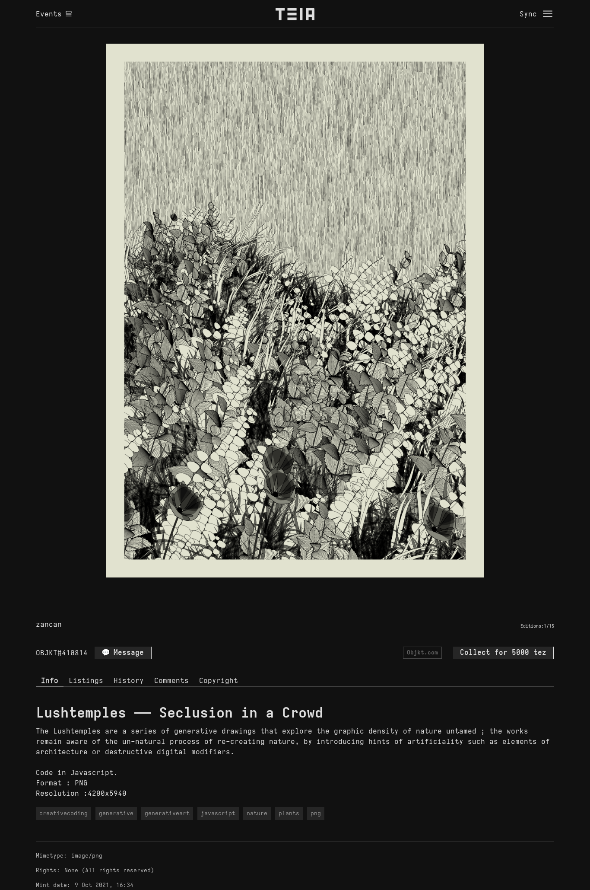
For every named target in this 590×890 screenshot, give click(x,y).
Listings (86, 680)
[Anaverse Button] (304, 587)
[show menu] (547, 13)
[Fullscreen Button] (285, 587)
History (129, 680)
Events (49, 14)
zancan (49, 624)
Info (49, 680)
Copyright (218, 680)
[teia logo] (295, 14)
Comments (171, 680)
